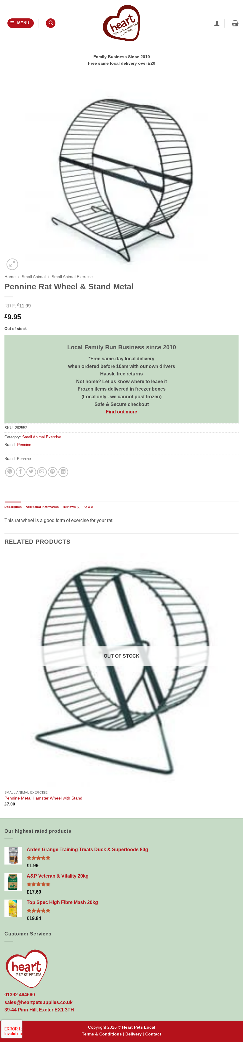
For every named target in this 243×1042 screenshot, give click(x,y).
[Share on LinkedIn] (63, 472)
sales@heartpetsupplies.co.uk (38, 1002)
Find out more (121, 411)
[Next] (238, 685)
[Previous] (4, 685)
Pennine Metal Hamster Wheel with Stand (43, 798)
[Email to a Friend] (42, 472)
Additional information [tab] (42, 506)
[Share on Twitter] (31, 472)
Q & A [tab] (88, 506)
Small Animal (34, 277)
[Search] (50, 23)
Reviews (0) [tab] (71, 506)
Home (10, 277)
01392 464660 (19, 994)
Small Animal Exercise (72, 277)
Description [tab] (13, 506)
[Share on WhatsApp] (10, 472)
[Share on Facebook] (20, 472)
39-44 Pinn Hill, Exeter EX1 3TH (39, 1009)
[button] (20, 23)
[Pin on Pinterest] (52, 472)
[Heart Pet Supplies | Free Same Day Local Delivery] (121, 23)
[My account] (217, 23)
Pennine (24, 445)
